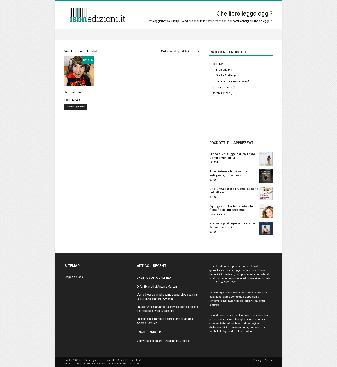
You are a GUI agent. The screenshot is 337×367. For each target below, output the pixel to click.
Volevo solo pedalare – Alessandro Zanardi (163, 340)
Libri (214, 64)
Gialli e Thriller (224, 75)
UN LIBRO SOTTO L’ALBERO (154, 277)
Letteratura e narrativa (230, 81)
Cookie (269, 360)
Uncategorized (221, 93)
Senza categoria (222, 87)
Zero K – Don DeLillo (149, 331)
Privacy (257, 360)
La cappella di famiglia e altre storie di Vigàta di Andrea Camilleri (165, 320)
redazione (247, 331)
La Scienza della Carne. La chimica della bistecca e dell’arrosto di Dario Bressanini (168, 308)
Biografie (221, 69)
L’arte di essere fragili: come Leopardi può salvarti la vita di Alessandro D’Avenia (167, 296)
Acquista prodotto (75, 106)
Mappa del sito (73, 277)
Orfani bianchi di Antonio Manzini (157, 286)
